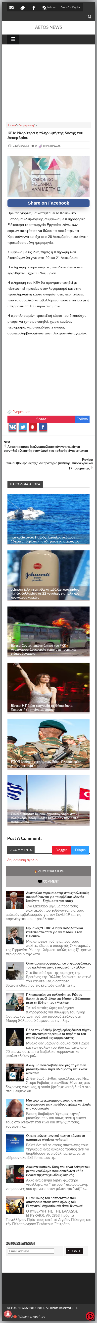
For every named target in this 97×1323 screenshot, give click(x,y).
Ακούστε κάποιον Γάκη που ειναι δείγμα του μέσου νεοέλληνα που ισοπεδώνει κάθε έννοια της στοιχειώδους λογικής (58, 1171)
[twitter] (22, 7)
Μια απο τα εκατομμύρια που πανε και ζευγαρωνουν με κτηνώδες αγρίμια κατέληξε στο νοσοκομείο (58, 1104)
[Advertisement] (48, 82)
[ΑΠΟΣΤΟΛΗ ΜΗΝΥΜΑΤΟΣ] (12, 7)
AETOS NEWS (48, 27)
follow (51, 7)
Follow (82, 419)
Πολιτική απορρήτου (31, 1316)
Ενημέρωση (21, 412)
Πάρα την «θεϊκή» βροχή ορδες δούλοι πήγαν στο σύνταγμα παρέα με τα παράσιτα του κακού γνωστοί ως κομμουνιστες (58, 1034)
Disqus (80, 850)
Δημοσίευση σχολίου (23, 860)
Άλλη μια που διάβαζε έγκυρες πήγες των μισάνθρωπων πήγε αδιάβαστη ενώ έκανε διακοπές (57, 1069)
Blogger (61, 850)
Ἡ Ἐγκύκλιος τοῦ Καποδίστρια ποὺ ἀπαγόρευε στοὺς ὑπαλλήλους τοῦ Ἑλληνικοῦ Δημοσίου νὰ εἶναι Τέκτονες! (54, 1202)
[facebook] (33, 7)
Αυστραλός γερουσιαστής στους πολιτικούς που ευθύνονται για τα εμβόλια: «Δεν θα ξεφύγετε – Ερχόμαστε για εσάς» (57, 897)
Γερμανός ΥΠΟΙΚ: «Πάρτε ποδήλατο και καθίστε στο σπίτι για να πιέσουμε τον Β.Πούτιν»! (54, 932)
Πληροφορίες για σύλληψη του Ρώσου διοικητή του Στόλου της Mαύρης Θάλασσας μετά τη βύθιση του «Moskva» (58, 998)
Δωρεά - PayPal (70, 7)
